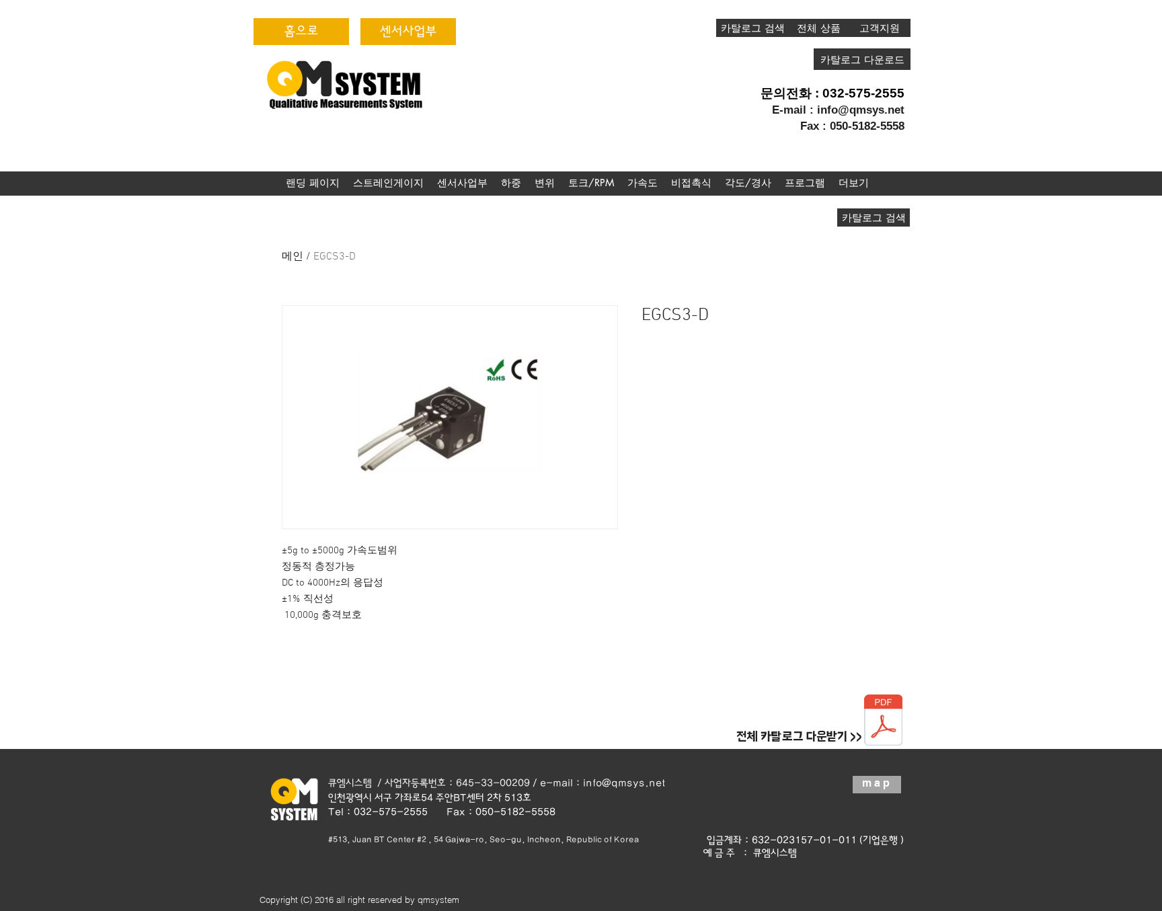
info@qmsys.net (860, 110)
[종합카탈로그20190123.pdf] (883, 722)
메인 (292, 257)
